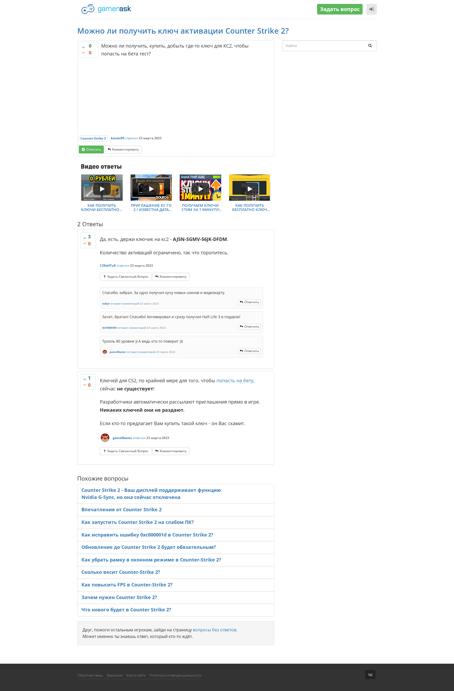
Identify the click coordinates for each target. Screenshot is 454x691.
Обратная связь (90, 675)
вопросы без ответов (214, 630)
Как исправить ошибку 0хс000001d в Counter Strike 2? (147, 535)
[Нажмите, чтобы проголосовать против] (83, 52)
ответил (123, 265)
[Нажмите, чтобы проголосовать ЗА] (83, 47)
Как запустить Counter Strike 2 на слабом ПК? (137, 522)
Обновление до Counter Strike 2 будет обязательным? (148, 547)
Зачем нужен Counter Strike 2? (119, 597)
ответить (93, 149)
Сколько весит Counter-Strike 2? (120, 572)
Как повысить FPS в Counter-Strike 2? (127, 584)
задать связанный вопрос (127, 276)
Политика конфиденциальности (175, 675)
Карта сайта (136, 675)
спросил (131, 138)
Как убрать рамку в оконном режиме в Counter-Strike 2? (151, 559)
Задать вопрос (340, 9)
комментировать (125, 149)
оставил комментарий (124, 303)
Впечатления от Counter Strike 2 (121, 509)
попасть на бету (234, 380)
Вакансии (114, 675)
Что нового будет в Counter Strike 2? (126, 609)
